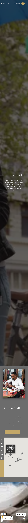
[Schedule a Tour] (23, 3)
